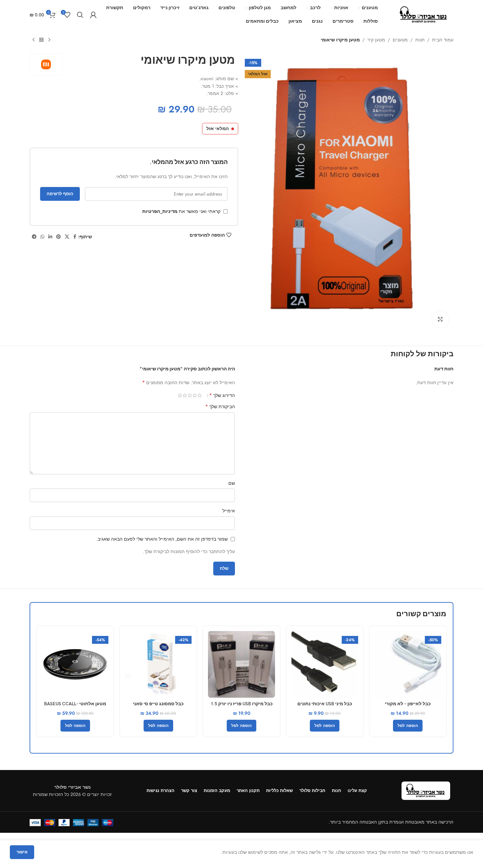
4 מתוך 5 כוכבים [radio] (184, 395)
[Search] (80, 14)
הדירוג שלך (222, 395)
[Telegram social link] (34, 236)
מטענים (400, 39)
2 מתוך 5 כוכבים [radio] (194, 395)
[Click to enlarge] (440, 319)
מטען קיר (376, 39)
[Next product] (33, 40)
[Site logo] (423, 14)
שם (231, 483)
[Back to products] (41, 40)
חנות (420, 39)
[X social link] (67, 236)
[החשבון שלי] (93, 14)
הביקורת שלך (220, 406)
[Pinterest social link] (58, 236)
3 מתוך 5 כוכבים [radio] (189, 395)
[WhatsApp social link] (42, 236)
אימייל (228, 510)
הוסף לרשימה (60, 194)
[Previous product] (49, 40)
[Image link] (426, 790)
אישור (22, 852)
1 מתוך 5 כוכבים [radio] (199, 395)
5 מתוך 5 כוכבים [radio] (179, 395)
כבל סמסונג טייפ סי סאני (158, 704)
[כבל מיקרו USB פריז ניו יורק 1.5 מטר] (241, 664)
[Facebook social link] (74, 236)
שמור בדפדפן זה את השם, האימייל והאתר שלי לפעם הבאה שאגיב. (162, 539)
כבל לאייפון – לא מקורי (408, 704)
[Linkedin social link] (50, 236)
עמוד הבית (442, 39)
